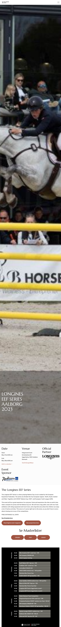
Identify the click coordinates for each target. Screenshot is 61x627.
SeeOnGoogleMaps (27, 463)
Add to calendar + (7, 464)
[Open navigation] (58, 2)
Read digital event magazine (12, 523)
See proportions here (32, 523)
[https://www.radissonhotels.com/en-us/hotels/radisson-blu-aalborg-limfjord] (10, 481)
